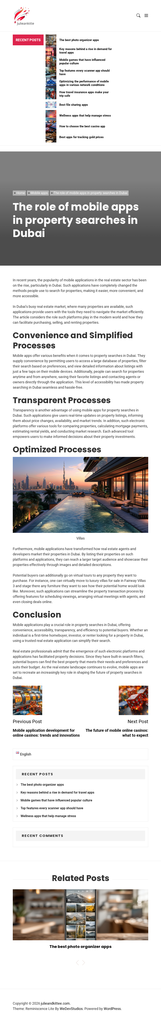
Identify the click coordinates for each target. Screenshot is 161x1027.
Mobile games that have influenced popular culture (56, 800)
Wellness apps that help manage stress (48, 816)
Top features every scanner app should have (52, 808)
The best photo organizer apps (42, 784)
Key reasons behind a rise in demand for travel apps (57, 792)
